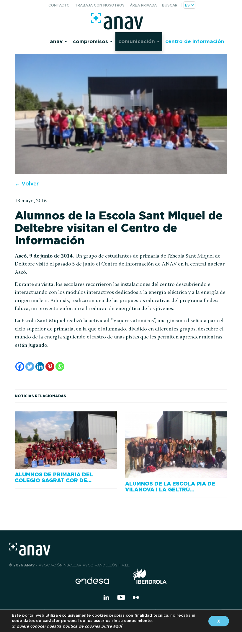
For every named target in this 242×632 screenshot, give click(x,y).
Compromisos (91, 41)
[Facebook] (19, 366)
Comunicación (137, 41)
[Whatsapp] (59, 366)
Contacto (59, 5)
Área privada (143, 5)
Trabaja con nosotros (100, 5)
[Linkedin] (39, 366)
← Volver (27, 183)
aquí (117, 626)
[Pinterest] (49, 366)
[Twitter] (29, 366)
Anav (57, 41)
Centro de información (194, 41)
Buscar (169, 5)
